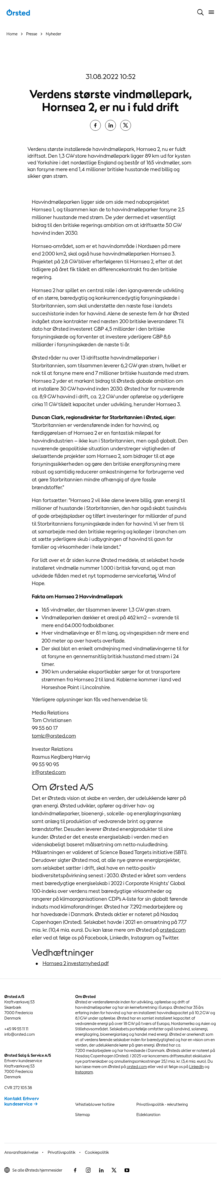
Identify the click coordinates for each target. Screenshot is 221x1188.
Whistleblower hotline (95, 1104)
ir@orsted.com (49, 772)
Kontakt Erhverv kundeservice (21, 1101)
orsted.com (173, 930)
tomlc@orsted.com (54, 736)
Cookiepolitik (97, 1152)
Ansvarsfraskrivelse (21, 1152)
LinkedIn (196, 1066)
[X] (125, 125)
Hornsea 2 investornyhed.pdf (76, 963)
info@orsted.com (19, 1034)
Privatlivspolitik (61, 1152)
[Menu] (211, 12)
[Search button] (200, 12)
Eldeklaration (148, 1114)
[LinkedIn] (110, 125)
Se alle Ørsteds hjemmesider (37, 1170)
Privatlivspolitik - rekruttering (162, 1104)
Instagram (84, 1072)
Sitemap (82, 1114)
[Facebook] (95, 125)
